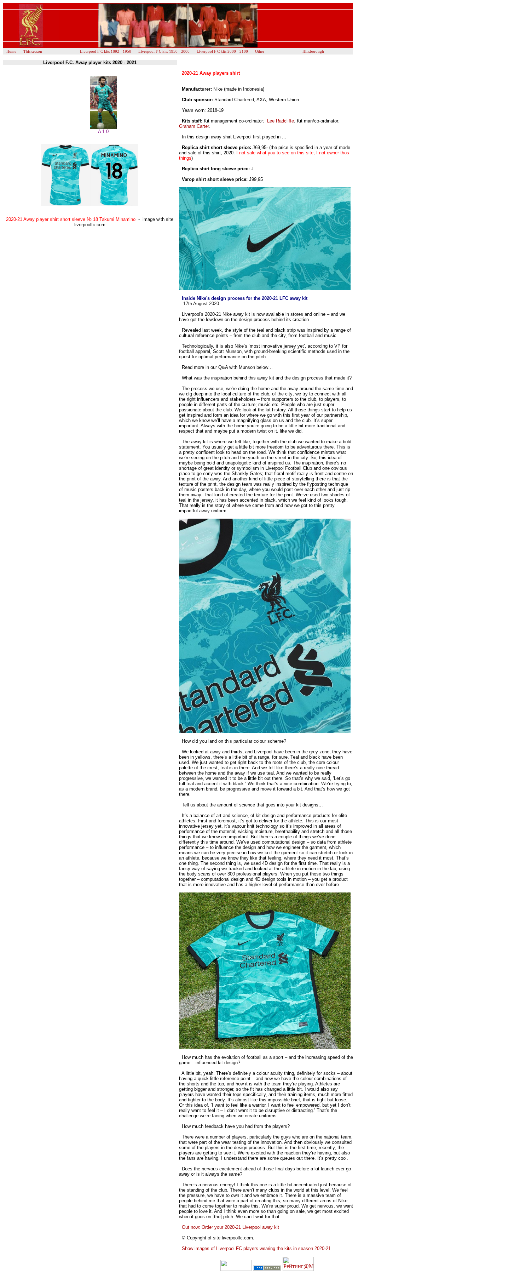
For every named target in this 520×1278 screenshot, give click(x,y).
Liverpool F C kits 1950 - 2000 (164, 51)
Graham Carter (194, 126)
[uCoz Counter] (236, 1269)
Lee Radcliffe (280, 121)
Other (259, 51)
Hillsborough (313, 51)
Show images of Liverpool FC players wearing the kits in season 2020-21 (256, 1248)
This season (32, 51)
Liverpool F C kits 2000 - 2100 (222, 51)
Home (11, 51)
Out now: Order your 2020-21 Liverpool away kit (230, 1227)
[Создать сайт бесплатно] (267, 1269)
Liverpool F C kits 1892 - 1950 (105, 51)
